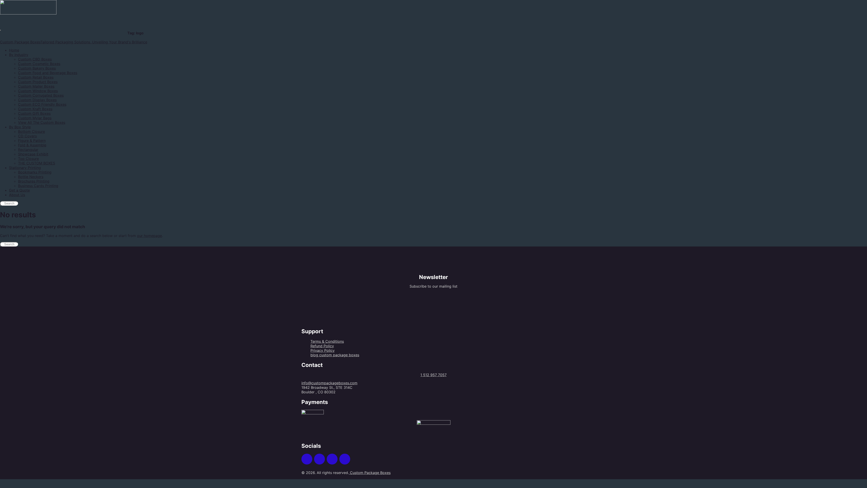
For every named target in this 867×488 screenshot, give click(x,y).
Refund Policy (322, 346)
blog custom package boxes (334, 355)
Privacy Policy (322, 350)
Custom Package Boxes (370, 472)
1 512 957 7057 (433, 375)
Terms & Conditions (327, 341)
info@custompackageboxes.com (329, 383)
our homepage (149, 235)
